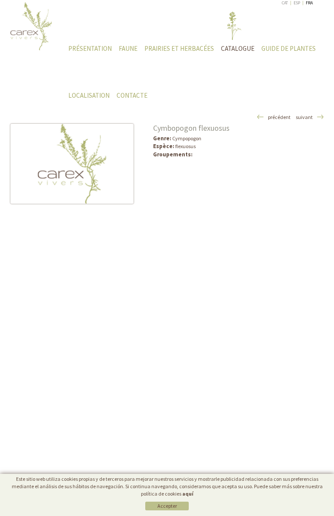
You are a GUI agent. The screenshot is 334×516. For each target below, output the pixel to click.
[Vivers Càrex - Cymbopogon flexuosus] (72, 164)
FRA (309, 3)
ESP (297, 3)
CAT (285, 3)
